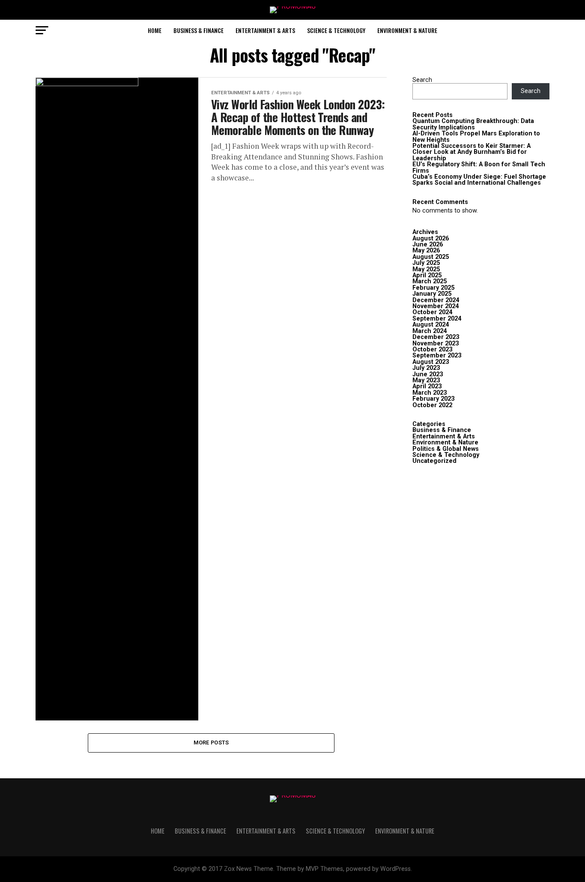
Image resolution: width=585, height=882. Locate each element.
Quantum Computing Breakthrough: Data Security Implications (473, 124)
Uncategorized (434, 461)
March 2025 (429, 281)
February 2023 (433, 398)
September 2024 (436, 318)
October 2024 (432, 312)
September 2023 (436, 355)
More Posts (211, 742)
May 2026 (426, 250)
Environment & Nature (407, 30)
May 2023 (426, 380)
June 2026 (427, 244)
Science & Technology (336, 30)
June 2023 (427, 374)
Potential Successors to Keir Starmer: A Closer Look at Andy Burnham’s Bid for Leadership (471, 152)
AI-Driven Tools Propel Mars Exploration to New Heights (476, 136)
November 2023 (435, 343)
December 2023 (435, 337)
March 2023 (429, 392)
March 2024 (429, 331)
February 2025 (433, 287)
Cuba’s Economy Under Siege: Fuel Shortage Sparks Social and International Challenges (479, 179)
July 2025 (426, 263)
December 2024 (435, 300)
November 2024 (435, 306)
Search (422, 80)
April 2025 (427, 275)
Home (154, 30)
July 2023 (426, 368)
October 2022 (432, 405)
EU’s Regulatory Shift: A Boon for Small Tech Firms (478, 167)
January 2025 (431, 293)
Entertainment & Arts (265, 30)
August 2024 (430, 324)
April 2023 (427, 386)
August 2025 (430, 257)
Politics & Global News (445, 449)
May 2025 (426, 269)
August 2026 (430, 238)
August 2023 (430, 362)
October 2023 (432, 349)
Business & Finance (198, 30)
